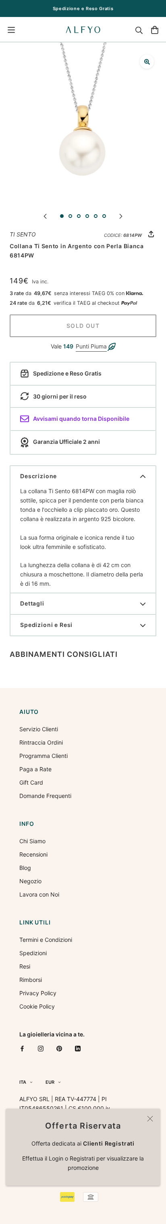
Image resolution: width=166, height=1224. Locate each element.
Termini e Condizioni (45, 939)
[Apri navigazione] (11, 30)
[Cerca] (139, 30)
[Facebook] (22, 1048)
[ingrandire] (147, 62)
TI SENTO (23, 234)
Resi (24, 966)
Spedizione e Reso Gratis (83, 8)
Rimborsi (30, 979)
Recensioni (33, 854)
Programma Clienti (43, 755)
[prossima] (121, 215)
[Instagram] (41, 1048)
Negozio (30, 881)
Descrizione (38, 476)
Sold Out (83, 325)
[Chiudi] (150, 1119)
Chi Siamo (32, 841)
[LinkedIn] (78, 1048)
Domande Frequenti (45, 795)
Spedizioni (33, 953)
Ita (22, 1082)
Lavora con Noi (39, 894)
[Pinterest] (59, 1048)
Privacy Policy (37, 993)
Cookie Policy (37, 1006)
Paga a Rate (35, 769)
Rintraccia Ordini (41, 742)
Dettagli (32, 603)
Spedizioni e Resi (46, 624)
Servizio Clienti (38, 729)
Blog (25, 867)
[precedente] (45, 215)
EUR (50, 1082)
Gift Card (31, 782)
